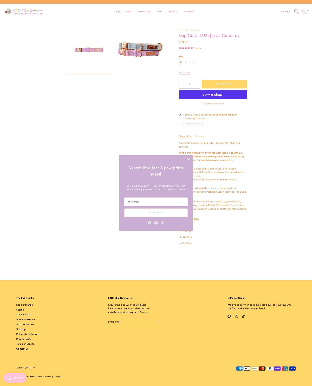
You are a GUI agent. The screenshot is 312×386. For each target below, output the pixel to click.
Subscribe (156, 212)
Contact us (22, 348)
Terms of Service (25, 343)
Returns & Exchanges (27, 334)
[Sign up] (157, 322)
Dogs (117, 11)
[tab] (187, 136)
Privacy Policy (23, 339)
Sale (159, 11)
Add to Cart (224, 84)
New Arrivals (144, 11)
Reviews (199, 136)
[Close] (188, 159)
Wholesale (188, 11)
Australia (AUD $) (24, 367)
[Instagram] (156, 222)
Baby (128, 11)
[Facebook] (149, 222)
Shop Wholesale (25, 324)
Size (181, 56)
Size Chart (184, 72)
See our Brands (24, 304)
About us (172, 11)
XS (180, 62)
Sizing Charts (23, 314)
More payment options (213, 103)
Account (285, 11)
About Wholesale (25, 319)
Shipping (21, 329)
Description (185, 136)
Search (20, 309)
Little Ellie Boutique (189, 30)
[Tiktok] (162, 222)
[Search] (296, 11)
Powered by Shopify (52, 376)
